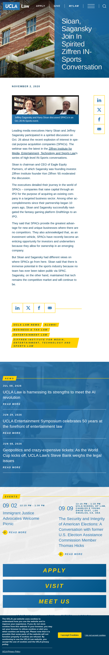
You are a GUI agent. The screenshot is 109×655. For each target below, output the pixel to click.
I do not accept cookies (95, 635)
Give (57, 6)
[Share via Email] (99, 129)
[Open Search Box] (104, 6)
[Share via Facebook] (99, 119)
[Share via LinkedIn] (99, 100)
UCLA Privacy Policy (11, 651)
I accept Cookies (70, 635)
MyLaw (74, 6)
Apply (40, 6)
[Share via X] (99, 110)
